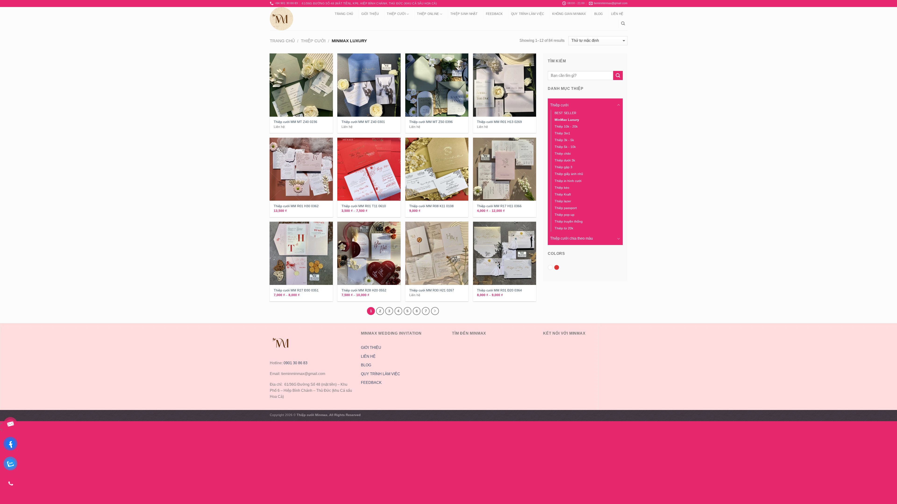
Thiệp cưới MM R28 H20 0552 (364, 290)
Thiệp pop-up (564, 215)
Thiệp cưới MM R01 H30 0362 (296, 206)
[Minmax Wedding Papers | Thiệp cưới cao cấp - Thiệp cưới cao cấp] (296, 18)
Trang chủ (344, 14)
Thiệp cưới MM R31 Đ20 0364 (499, 290)
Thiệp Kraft (563, 194)
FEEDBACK (371, 383)
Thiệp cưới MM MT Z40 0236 (295, 122)
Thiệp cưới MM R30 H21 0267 (431, 290)
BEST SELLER (565, 113)
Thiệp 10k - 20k (566, 126)
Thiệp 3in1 (562, 133)
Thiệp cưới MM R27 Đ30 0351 (296, 290)
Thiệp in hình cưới (568, 181)
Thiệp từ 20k (564, 228)
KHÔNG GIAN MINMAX (569, 14)
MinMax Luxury (567, 120)
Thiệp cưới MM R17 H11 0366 (499, 206)
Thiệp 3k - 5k (564, 140)
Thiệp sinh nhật (464, 14)
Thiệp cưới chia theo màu (571, 238)
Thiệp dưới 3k (565, 160)
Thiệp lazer (563, 201)
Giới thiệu (370, 14)
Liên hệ (617, 14)
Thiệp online (428, 14)
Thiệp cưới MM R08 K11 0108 (431, 206)
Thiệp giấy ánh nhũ (569, 174)
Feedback (494, 14)
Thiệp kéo (562, 187)
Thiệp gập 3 (563, 167)
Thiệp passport (566, 208)
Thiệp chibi (563, 153)
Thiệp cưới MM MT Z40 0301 (363, 122)
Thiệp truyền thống (569, 221)
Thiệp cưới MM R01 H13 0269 (499, 122)
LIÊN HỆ (368, 356)
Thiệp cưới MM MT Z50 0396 (431, 122)
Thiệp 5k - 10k (565, 147)
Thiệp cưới (396, 14)
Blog (598, 14)
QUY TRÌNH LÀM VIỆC (527, 14)
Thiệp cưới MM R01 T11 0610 (364, 206)
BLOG (366, 365)
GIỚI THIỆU (371, 348)
